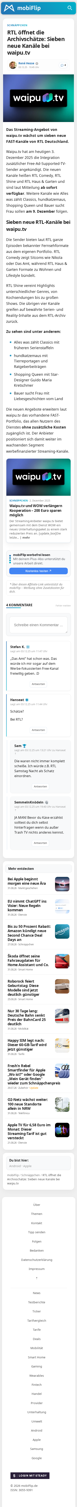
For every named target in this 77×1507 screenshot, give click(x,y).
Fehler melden (63, 605)
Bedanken (37, 1250)
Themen (36, 1214)
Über (36, 1205)
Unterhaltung (36, 1412)
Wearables (36, 1376)
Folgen (36, 1241)
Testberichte (36, 1302)
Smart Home (36, 1357)
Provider (37, 1403)
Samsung (36, 1449)
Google (37, 1458)
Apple (27, 1166)
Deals (37, 1339)
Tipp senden (36, 1232)
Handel (37, 1394)
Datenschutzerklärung (36, 1260)
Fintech (37, 1385)
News (36, 1293)
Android (15, 1166)
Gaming (36, 1366)
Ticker (36, 1311)
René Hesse (26, 63)
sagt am (28, 651)
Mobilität (36, 1348)
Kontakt (36, 1223)
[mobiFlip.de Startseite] (23, 8)
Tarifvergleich (36, 1321)
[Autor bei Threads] (37, 63)
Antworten (38, 684)
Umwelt (36, 1421)
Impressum (37, 1269)
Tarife (37, 1330)
